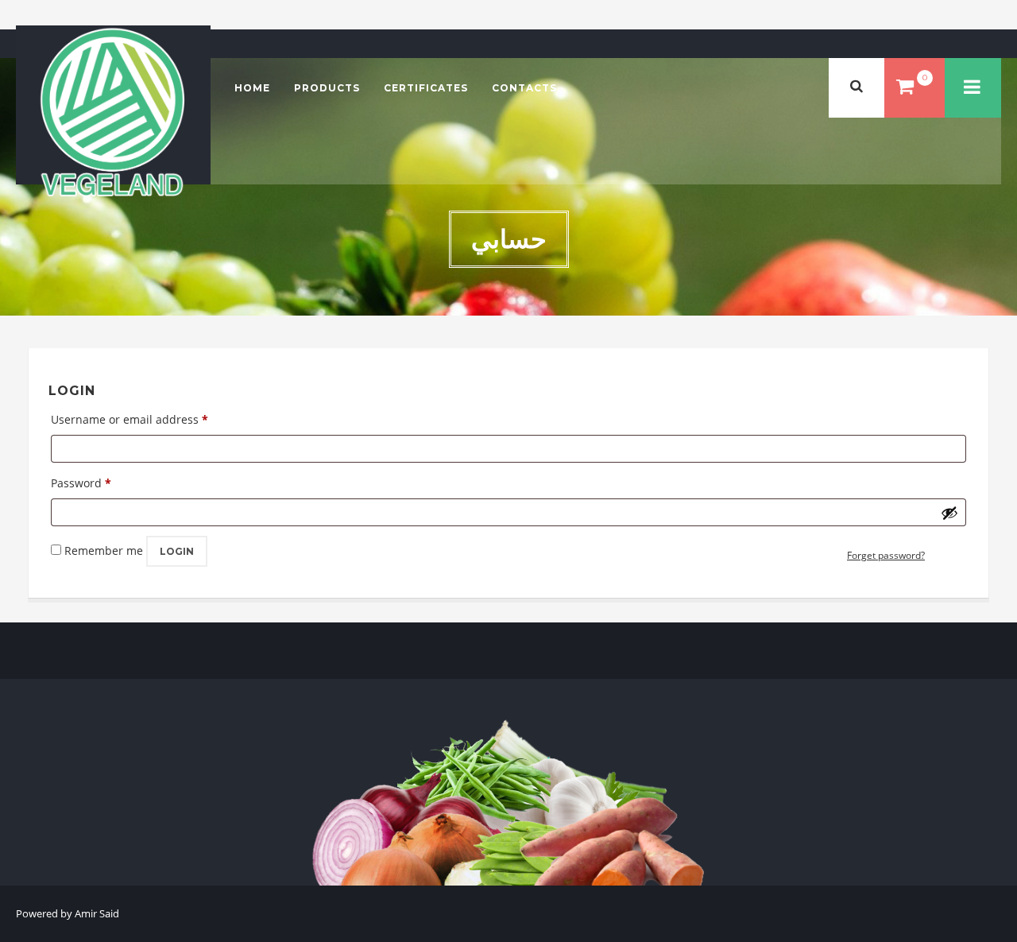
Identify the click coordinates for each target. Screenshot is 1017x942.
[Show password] (949, 512)
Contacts (524, 88)
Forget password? (886, 555)
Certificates (426, 88)
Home (252, 88)
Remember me (103, 550)
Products (327, 88)
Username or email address (129, 419)
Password (81, 482)
